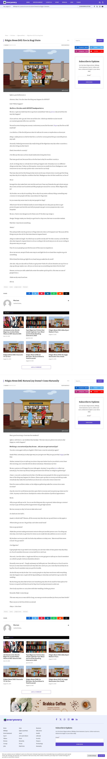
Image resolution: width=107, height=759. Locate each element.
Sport (57, 2)
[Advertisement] (53, 21)
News (28, 2)
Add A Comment (36, 367)
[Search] (100, 2)
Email (89, 75)
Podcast (25, 287)
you (56, 468)
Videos (78, 2)
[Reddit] (5, 110)
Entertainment (38, 2)
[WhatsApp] (5, 114)
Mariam (6, 45)
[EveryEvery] (10, 2)
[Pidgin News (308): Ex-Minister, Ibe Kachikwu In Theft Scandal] (36, 347)
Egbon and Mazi (65, 45)
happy (62, 454)
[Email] (5, 118)
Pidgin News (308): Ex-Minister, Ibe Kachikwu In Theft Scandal (35, 356)
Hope (55, 125)
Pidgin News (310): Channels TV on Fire (13, 355)
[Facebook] (5, 99)
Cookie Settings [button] (92, 755)
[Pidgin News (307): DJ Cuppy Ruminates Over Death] (59, 347)
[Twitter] (5, 103)
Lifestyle (49, 2)
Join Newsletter (84, 6)
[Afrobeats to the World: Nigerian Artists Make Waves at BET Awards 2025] (13, 322)
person (52, 112)
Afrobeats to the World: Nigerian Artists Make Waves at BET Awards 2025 (12, 332)
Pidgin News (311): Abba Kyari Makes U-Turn (59, 331)
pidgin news (18, 287)
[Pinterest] (5, 107)
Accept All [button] (101, 755)
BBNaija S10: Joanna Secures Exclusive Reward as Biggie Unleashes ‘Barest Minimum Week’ (32, 6)
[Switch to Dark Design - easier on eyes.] (103, 2)
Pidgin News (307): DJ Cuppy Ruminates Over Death (58, 355)
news (11, 287)
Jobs (71, 2)
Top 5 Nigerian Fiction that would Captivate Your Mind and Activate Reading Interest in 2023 (35, 332)
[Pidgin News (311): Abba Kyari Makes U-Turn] (59, 322)
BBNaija (64, 2)
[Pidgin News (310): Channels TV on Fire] (13, 347)
